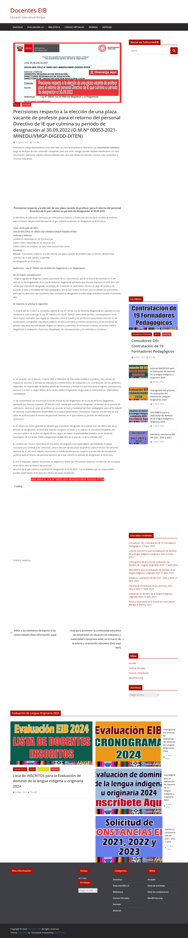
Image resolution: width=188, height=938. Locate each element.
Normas (93, 27)
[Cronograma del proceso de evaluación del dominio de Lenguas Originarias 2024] (138, 397)
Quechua (18, 27)
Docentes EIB (28, 10)
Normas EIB (43, 769)
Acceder (132, 663)
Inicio (16, 105)
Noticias (107, 27)
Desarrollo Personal (142, 334)
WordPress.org (136, 677)
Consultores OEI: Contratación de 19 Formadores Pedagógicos (152, 346)
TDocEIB (35, 142)
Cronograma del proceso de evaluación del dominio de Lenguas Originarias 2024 (162, 395)
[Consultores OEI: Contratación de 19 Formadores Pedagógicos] (153, 317)
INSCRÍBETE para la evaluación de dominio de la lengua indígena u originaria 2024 (162, 417)
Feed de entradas (137, 668)
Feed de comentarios (139, 673)
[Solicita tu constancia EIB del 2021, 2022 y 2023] (138, 438)
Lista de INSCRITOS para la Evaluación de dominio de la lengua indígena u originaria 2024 (162, 373)
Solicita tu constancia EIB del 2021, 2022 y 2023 (162, 436)
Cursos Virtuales (74, 27)
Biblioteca (54, 27)
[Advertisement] (67, 184)
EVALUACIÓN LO (35, 27)
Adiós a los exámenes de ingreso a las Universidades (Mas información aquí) (35, 632)
